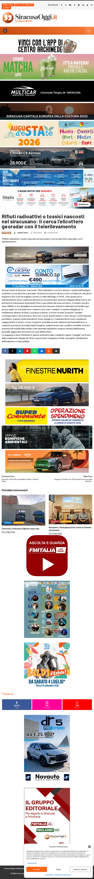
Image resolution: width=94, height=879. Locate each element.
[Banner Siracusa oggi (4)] (47, 157)
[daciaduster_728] (47, 255)
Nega (58, 869)
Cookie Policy (49, 874)
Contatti (6, 8)
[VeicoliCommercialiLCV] (47, 91)
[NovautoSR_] (47, 749)
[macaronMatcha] (47, 66)
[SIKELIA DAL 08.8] (47, 198)
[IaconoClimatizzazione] (47, 276)
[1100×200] (47, 111)
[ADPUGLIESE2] (47, 461)
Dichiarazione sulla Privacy (62, 874)
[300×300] (47, 665)
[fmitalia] (47, 178)
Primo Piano (19, 521)
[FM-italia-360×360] (47, 555)
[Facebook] (61, 5)
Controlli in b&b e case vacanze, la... (65, 526)
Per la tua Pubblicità (24, 5)
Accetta (36, 869)
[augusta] (47, 133)
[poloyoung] (47, 394)
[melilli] (47, 609)
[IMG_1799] (47, 416)
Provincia (6, 233)
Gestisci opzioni (80, 869)
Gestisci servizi (32, 863)
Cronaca (55, 520)
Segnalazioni (8, 5)
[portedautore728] (47, 370)
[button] (89, 847)
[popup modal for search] (88, 31)
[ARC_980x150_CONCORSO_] (47, 45)
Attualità (8, 521)
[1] (47, 822)
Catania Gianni (22, 233)
